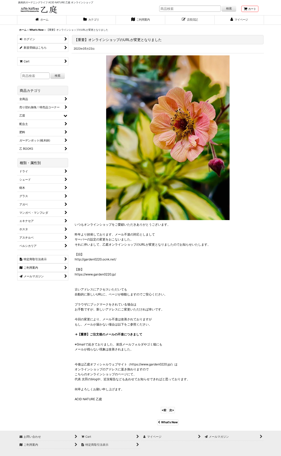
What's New (169, 422)
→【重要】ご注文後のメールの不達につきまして (108, 334)
